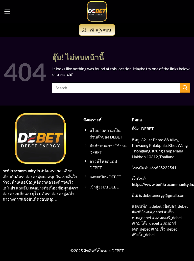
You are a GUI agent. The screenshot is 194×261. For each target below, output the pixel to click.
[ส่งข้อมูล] (185, 88)
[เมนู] (7, 11)
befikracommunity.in (21, 170)
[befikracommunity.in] (97, 11)
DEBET (147, 128)
